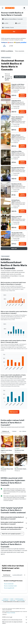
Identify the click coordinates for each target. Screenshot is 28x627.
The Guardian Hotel (16, 232)
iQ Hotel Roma (15, 200)
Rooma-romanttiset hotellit (10, 586)
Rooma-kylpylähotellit (9, 588)
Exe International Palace (18, 167)
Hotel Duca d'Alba (16, 151)
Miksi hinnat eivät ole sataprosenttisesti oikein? (12, 622)
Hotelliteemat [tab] (6, 575)
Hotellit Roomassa (20, 600)
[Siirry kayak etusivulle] (9, 8)
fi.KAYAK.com (6, 598)
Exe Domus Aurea (16, 184)
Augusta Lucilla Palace (17, 84)
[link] (14, 412)
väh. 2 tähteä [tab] (22, 431)
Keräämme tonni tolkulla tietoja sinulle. (12, 619)
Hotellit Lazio (12, 600)
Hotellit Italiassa (5, 600)
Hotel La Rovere (15, 135)
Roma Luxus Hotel (16, 216)
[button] (2, 8)
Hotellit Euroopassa (19, 598)
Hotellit (11, 598)
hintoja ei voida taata (11, 612)
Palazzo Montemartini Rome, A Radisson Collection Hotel (17, 118)
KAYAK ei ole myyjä (7, 617)
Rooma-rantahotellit (8, 583)
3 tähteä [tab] (14, 431)
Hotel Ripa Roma (16, 100)
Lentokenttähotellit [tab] (17, 575)
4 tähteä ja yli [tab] (5, 431)
